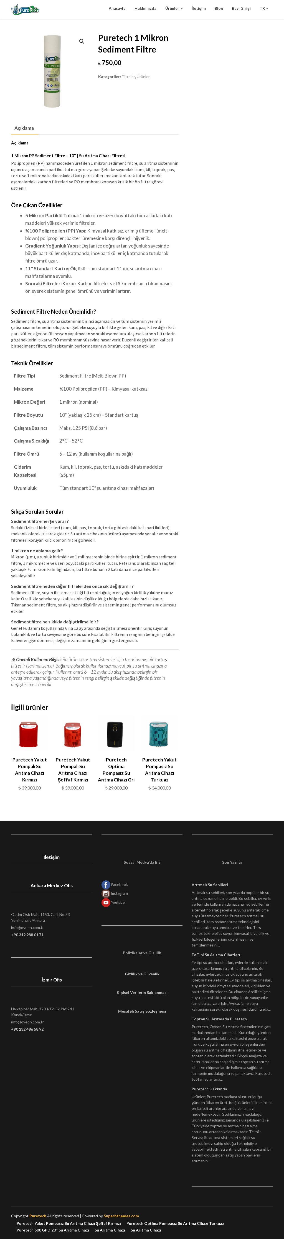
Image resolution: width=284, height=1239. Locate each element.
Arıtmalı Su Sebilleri (210, 884)
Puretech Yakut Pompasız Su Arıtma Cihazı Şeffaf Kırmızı (69, 1223)
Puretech (37, 1215)
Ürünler (172, 8)
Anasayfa (117, 8)
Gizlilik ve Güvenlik (142, 973)
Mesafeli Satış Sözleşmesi (142, 1011)
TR (262, 8)
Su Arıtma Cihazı (110, 1230)
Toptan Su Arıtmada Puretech (219, 1018)
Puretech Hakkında (209, 1088)
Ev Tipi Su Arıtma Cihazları (216, 954)
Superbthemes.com (121, 1215)
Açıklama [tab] (24, 128)
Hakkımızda (145, 8)
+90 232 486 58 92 (27, 1029)
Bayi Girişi (241, 8)
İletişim (199, 8)
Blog (219, 8)
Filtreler (128, 76)
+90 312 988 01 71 (27, 934)
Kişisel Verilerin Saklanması (142, 992)
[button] (82, 41)
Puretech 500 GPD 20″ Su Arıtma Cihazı (53, 1230)
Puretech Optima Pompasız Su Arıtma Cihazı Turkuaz (175, 1223)
